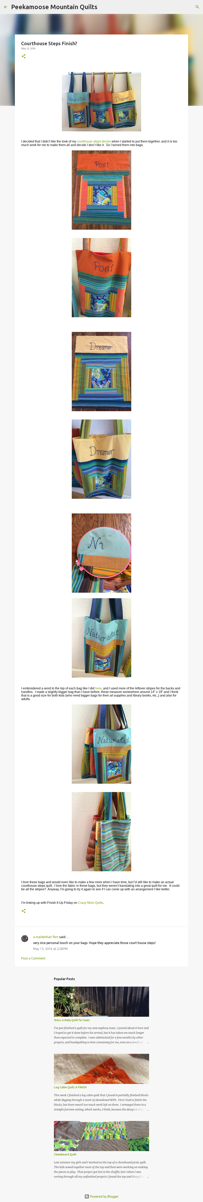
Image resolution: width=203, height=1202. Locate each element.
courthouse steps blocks (94, 141)
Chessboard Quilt (65, 1154)
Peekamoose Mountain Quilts (54, 6)
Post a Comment (33, 958)
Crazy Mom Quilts (90, 902)
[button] (23, 56)
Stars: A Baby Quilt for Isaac (72, 1020)
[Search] (103, 7)
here (98, 688)
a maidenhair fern (45, 937)
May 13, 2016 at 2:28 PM (50, 949)
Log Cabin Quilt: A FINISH (70, 1087)
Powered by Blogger (104, 1196)
